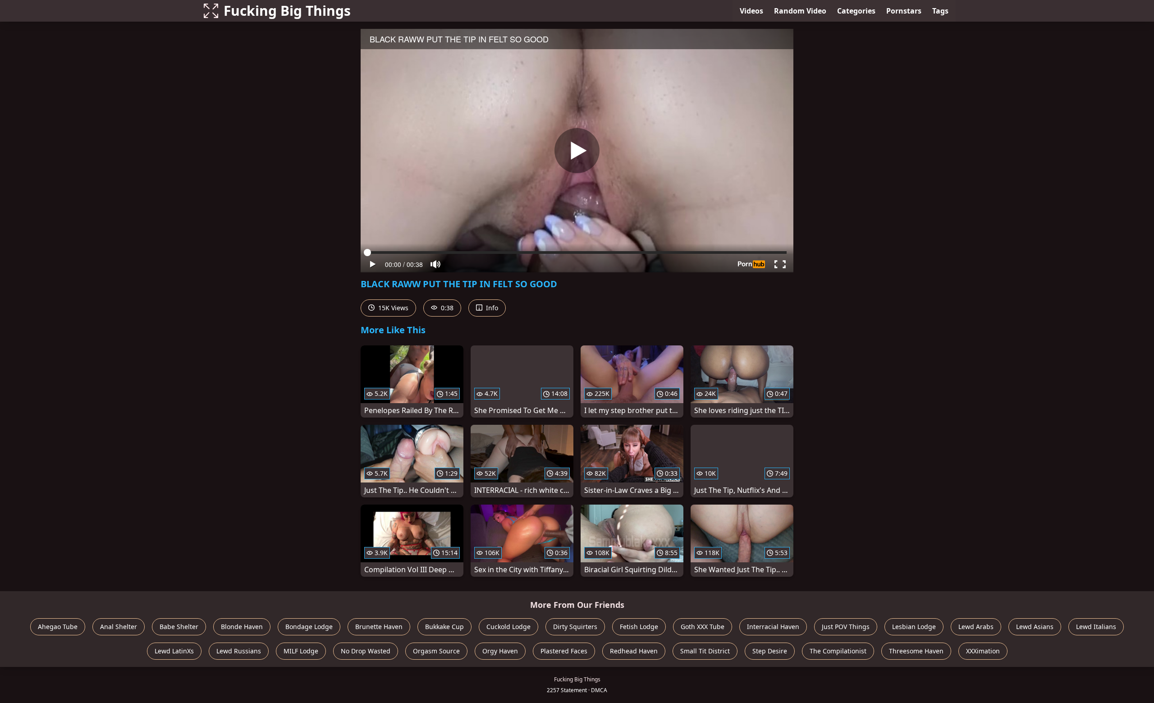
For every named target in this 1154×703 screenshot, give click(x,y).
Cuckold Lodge (508, 626)
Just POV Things (846, 626)
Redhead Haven (634, 651)
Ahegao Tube (58, 626)
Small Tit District (705, 651)
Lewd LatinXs (174, 651)
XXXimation (983, 651)
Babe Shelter (179, 626)
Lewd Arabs (976, 626)
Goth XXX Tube (702, 626)
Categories (856, 11)
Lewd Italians (1096, 626)
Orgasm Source (436, 651)
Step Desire (769, 651)
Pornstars (903, 11)
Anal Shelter (118, 626)
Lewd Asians (1034, 626)
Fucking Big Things (287, 10)
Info (491, 307)
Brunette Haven (379, 626)
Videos (751, 11)
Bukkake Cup (444, 626)
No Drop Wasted (365, 651)
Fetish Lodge (639, 626)
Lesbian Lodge (914, 626)
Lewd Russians (238, 651)
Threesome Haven (916, 651)
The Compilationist (838, 651)
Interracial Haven (773, 626)
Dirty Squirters (575, 626)
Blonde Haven (242, 626)
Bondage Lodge (309, 626)
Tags (940, 11)
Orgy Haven (500, 651)
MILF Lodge (301, 651)
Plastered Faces (563, 651)
